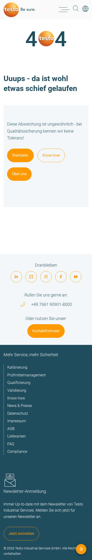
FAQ (10, 444)
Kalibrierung (17, 367)
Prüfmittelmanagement (26, 375)
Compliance (17, 451)
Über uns (19, 174)
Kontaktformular (46, 331)
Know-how (51, 155)
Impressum (16, 421)
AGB (11, 428)
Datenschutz (17, 413)
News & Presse (19, 405)
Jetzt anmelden (21, 533)
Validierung (16, 390)
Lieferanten (16, 436)
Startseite (20, 155)
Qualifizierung (18, 382)
